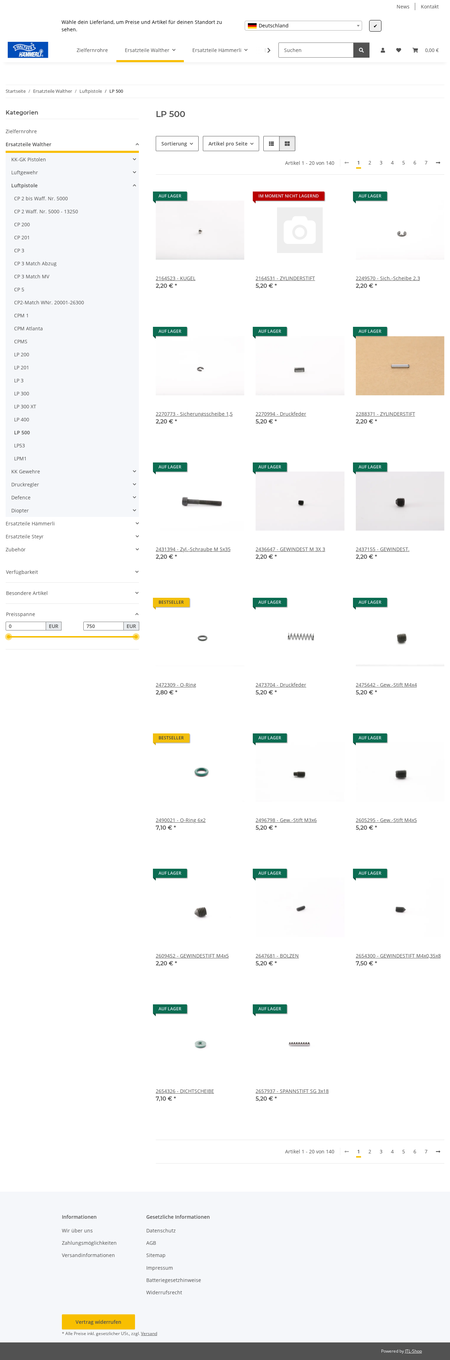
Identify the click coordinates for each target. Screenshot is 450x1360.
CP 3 (19, 250)
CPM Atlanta (28, 328)
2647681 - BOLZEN (277, 955)
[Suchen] (361, 50)
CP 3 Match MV (31, 276)
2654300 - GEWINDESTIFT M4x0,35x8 (398, 955)
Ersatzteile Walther (28, 144)
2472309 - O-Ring (176, 684)
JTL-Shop (413, 1351)
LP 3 (19, 380)
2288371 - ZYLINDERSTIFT (385, 413)
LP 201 (21, 367)
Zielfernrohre (21, 131)
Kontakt (430, 6)
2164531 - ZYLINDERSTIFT (285, 278)
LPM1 (20, 458)
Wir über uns (77, 1230)
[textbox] (303, 25)
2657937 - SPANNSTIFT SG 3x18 (292, 1091)
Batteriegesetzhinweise (173, 1280)
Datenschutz (161, 1230)
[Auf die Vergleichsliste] (214, 198)
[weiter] (438, 163)
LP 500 (22, 432)
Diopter (20, 510)
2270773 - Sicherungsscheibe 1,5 (194, 413)
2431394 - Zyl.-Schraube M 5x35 (193, 549)
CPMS (20, 341)
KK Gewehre (25, 471)
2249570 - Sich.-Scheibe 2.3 (388, 278)
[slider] (8, 637)
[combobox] (303, 26)
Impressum (159, 1267)
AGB (151, 1242)
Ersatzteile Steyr (25, 536)
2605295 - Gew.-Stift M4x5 (386, 820)
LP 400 (21, 419)
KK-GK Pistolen (28, 159)
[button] (383, 50)
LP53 (19, 445)
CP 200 (22, 224)
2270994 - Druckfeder (281, 413)
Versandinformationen (88, 1255)
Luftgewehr (24, 172)
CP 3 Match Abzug (35, 263)
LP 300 (21, 393)
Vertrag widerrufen (98, 1322)
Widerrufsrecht (164, 1292)
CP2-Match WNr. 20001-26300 (49, 302)
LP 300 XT (25, 406)
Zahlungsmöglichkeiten (89, 1242)
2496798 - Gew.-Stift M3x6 (286, 820)
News (403, 6)
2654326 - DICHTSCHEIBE (185, 1091)
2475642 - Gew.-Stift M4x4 (386, 684)
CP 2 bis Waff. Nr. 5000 (41, 198)
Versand (149, 1333)
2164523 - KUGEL (175, 278)
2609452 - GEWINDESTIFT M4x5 (192, 955)
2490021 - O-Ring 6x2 (181, 820)
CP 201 (22, 237)
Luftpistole (24, 185)
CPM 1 (21, 315)
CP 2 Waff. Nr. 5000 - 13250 (46, 211)
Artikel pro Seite (228, 143)
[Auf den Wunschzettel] (232, 198)
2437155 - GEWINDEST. (383, 549)
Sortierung (174, 143)
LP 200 (21, 354)
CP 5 (19, 289)
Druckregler (25, 484)
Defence (21, 497)
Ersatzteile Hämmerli (30, 523)
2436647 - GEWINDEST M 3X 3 (290, 549)
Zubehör (16, 549)
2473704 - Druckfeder (281, 684)
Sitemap (156, 1255)
